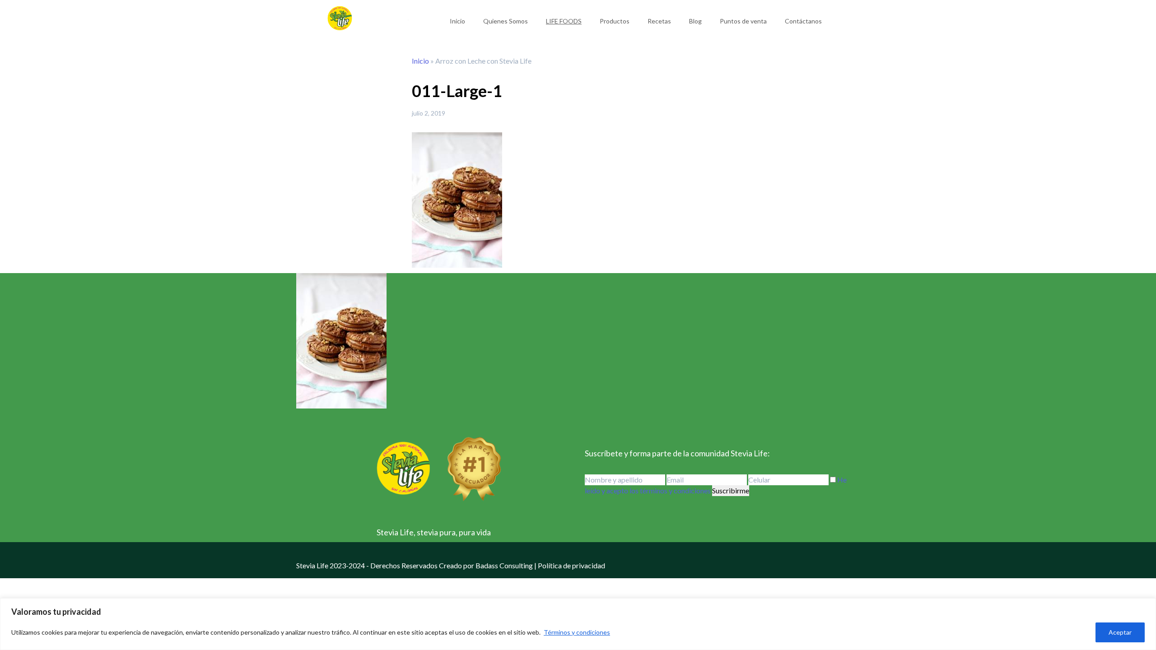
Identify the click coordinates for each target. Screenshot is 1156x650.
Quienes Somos (505, 21)
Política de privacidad (571, 565)
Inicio (457, 21)
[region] (578, 624)
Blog (695, 21)
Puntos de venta (743, 21)
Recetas (659, 21)
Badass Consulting (504, 565)
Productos (614, 21)
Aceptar (1120, 632)
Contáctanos (803, 21)
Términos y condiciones (577, 632)
